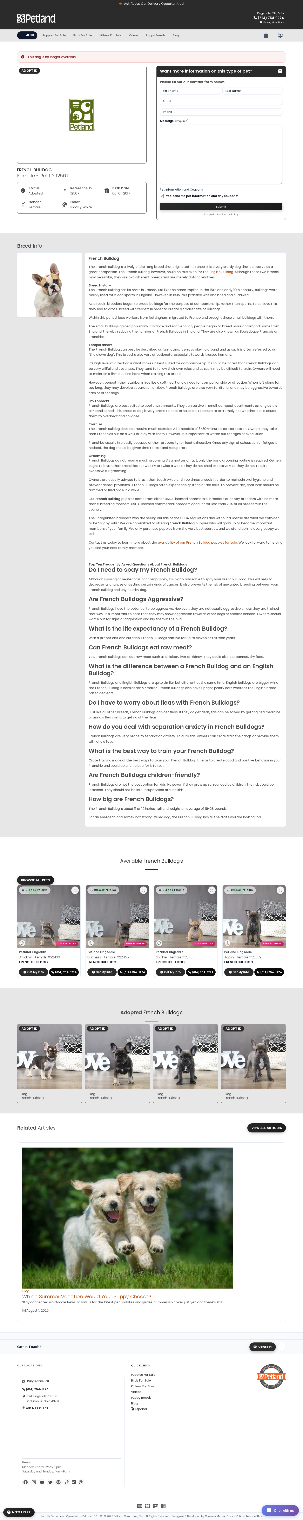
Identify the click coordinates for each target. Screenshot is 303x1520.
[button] (34, 890)
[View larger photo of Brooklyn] (75, 890)
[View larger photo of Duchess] (143, 890)
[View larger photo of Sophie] (212, 890)
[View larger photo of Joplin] (280, 890)
